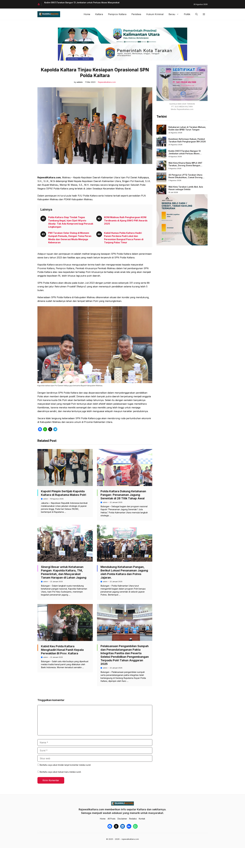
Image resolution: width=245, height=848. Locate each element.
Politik (187, 14)
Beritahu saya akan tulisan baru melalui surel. (60, 772)
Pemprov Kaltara (117, 14)
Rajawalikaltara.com (107, 82)
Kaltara (99, 14)
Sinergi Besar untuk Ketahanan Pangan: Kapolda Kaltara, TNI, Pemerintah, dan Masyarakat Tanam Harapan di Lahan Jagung (63, 572)
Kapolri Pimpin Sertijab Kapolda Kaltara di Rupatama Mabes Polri (63, 493)
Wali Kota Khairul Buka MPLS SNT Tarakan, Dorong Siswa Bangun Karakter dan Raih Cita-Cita (185, 165)
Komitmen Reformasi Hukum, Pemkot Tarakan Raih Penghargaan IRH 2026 (187, 140)
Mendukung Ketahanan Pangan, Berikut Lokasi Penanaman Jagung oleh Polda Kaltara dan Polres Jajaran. (124, 572)
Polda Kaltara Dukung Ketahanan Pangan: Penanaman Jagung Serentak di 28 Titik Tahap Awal (123, 495)
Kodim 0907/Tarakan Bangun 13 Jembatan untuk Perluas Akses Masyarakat (82, 2)
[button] (196, 14)
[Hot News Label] (39, 4)
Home (87, 14)
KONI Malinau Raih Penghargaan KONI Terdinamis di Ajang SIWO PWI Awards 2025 (125, 220)
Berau (172, 14)
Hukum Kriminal (154, 14)
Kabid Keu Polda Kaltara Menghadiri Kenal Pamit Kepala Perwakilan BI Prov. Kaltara (62, 650)
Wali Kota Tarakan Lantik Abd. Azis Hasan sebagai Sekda (185, 188)
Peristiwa (136, 14)
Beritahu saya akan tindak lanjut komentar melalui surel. (65, 765)
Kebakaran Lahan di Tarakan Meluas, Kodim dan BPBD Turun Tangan (187, 128)
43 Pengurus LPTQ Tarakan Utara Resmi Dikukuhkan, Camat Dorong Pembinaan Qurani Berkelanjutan (185, 177)
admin (80, 82)
